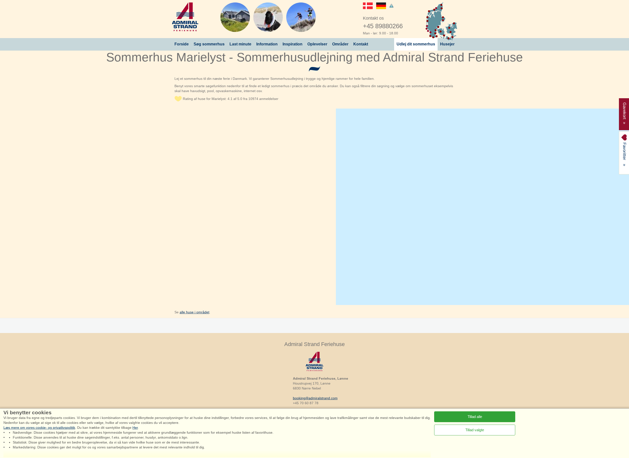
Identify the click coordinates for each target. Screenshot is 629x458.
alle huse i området (194, 312)
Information (267, 44)
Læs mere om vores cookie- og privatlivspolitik (39, 428)
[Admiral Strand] (185, 16)
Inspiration (292, 44)
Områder (340, 44)
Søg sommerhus (209, 44)
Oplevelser (317, 44)
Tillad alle (475, 416)
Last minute (240, 44)
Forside (181, 44)
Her (135, 428)
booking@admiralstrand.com (315, 398)
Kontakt (360, 44)
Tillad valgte (474, 430)
